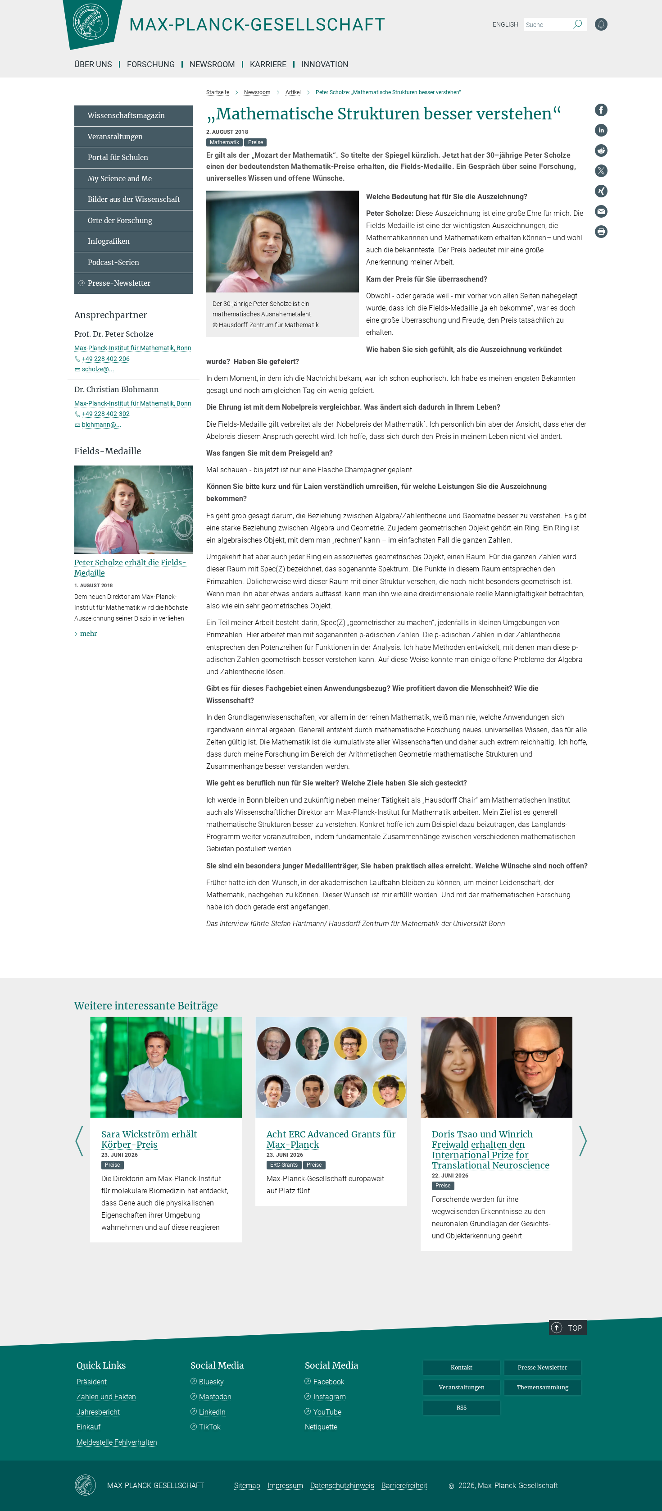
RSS (462, 1407)
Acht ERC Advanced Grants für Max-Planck (331, 1139)
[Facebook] (601, 110)
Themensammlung (542, 1387)
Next (583, 1142)
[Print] (601, 231)
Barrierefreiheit (404, 1485)
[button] (351, 285)
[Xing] (601, 191)
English (505, 24)
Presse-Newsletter (119, 283)
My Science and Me (120, 178)
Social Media (217, 1365)
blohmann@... (102, 424)
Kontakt (461, 1367)
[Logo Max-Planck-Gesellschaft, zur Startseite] (223, 31)
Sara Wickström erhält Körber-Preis (149, 1139)
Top (575, 1328)
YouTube (327, 1412)
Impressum (285, 1485)
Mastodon (215, 1396)
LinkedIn (212, 1412)
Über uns (93, 64)
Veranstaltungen (115, 136)
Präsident (92, 1382)
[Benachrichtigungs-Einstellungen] (601, 24)
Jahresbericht (98, 1412)
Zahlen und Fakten (106, 1396)
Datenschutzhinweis (342, 1485)
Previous (79, 1142)
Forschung (151, 64)
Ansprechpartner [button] (110, 315)
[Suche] (577, 24)
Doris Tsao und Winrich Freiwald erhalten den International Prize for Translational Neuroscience (490, 1150)
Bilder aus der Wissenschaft (134, 199)
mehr (88, 634)
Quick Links (101, 1365)
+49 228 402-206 (106, 358)
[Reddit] (601, 150)
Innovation (325, 64)
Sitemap (247, 1485)
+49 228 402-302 (106, 413)
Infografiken (109, 241)
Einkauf (88, 1427)
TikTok (210, 1427)
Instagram (329, 1396)
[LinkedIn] (601, 130)
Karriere (268, 64)
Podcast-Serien (113, 262)
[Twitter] (601, 171)
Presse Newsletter (542, 1367)
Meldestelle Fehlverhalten (117, 1442)
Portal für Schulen (118, 157)
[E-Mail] (601, 211)
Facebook (329, 1382)
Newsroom (212, 64)
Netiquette (321, 1427)
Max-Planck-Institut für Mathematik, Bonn (132, 348)
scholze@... (98, 369)
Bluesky (211, 1382)
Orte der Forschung (120, 220)
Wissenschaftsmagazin (126, 115)
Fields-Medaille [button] (107, 451)
